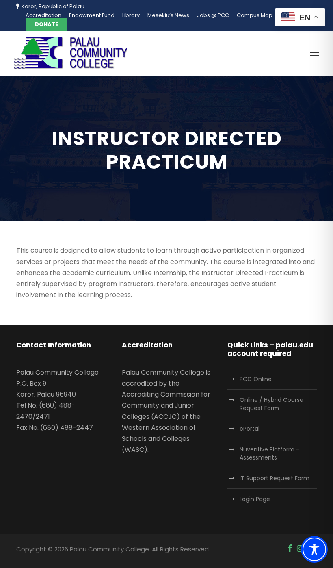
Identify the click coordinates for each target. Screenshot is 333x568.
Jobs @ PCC (213, 15)
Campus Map (254, 15)
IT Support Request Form (274, 478)
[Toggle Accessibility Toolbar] (314, 549)
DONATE (46, 24)
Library (131, 15)
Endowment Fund (92, 15)
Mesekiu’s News (168, 15)
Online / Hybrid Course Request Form (271, 404)
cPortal (249, 429)
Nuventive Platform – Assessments (270, 453)
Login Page (255, 499)
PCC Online (256, 379)
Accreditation (43, 15)
